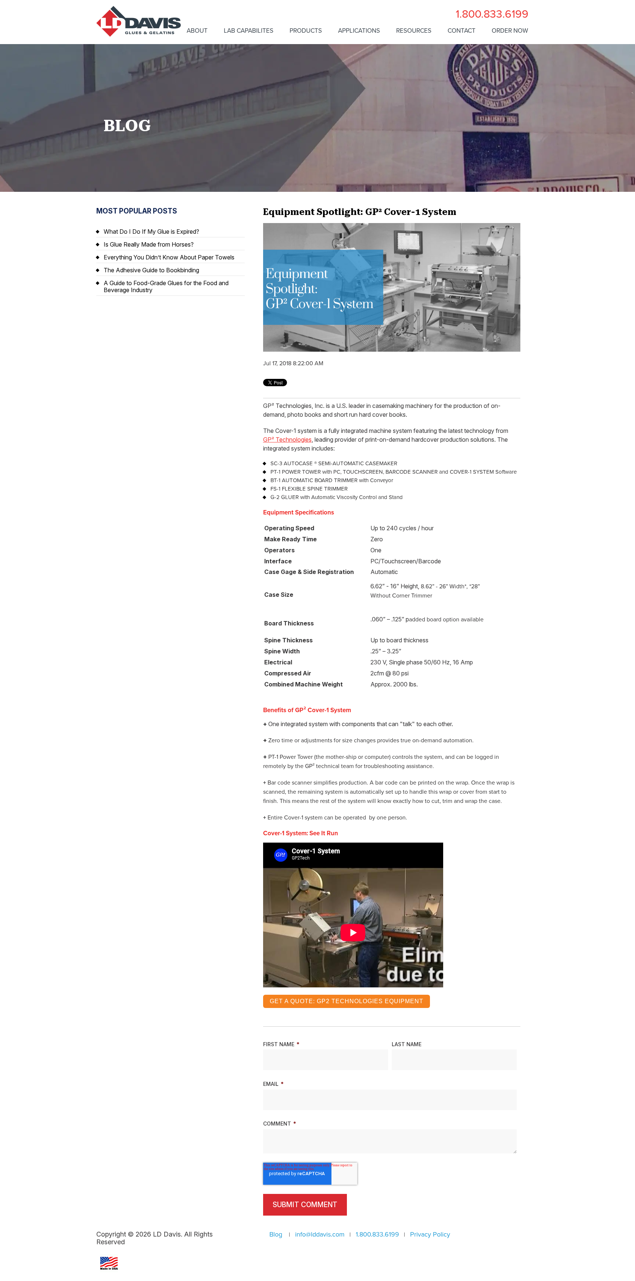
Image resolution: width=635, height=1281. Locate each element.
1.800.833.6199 (492, 14)
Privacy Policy (430, 1234)
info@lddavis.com (320, 1234)
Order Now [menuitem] (510, 31)
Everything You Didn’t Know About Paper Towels (169, 257)
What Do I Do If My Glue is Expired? (151, 231)
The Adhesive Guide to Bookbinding (151, 270)
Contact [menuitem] (462, 31)
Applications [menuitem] (359, 31)
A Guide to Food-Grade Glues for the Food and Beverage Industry (166, 286)
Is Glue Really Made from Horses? (149, 244)
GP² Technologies (287, 439)
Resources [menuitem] (413, 31)
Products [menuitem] (306, 31)
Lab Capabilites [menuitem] (248, 31)
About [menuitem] (197, 31)
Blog (275, 1234)
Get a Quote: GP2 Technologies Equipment (346, 1001)
